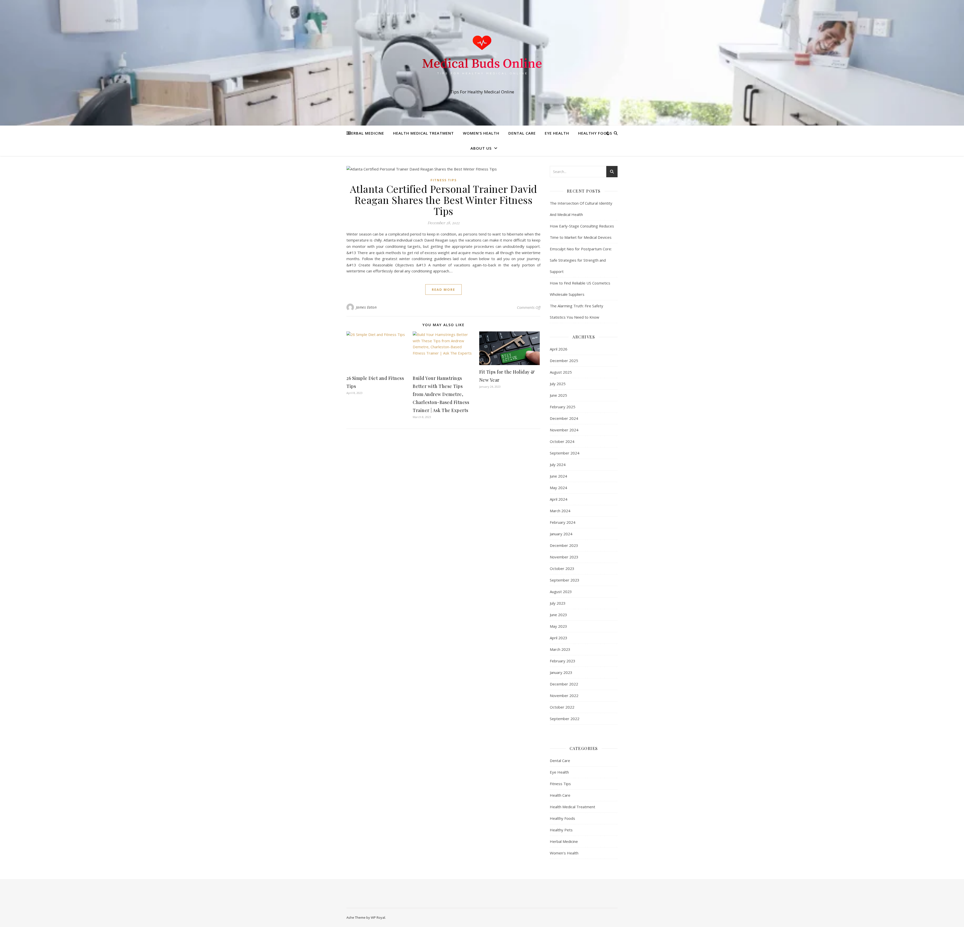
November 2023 (564, 556)
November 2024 (564, 429)
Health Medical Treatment (423, 133)
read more (443, 289)
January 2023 (561, 672)
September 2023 (564, 580)
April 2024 (558, 499)
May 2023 (558, 626)
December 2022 (564, 683)
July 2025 (558, 383)
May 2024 (558, 487)
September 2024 (564, 452)
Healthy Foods (595, 133)
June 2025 (558, 395)
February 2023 (562, 660)
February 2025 (562, 406)
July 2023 (558, 603)
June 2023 (558, 614)
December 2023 (564, 545)
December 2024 (564, 418)
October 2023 (562, 568)
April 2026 (558, 349)
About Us (481, 148)
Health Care (560, 795)
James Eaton (366, 307)
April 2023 (558, 637)
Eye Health (557, 133)
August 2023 (561, 591)
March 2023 (560, 649)
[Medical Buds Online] (482, 58)
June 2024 (558, 476)
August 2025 (561, 372)
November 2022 (564, 695)
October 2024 (562, 441)
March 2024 (560, 510)
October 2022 (562, 707)
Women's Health (564, 852)
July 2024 (558, 464)
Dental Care (522, 133)
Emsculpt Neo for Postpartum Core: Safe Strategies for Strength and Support (581, 260)
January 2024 (561, 533)
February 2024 (562, 522)
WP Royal (378, 917)
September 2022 (564, 718)
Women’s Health (481, 133)
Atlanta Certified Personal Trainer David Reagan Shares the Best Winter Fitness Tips (443, 199)
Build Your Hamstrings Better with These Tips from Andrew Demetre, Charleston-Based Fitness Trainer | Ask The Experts (441, 394)
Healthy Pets (561, 829)
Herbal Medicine (366, 133)
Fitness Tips (444, 180)
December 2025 (564, 360)
